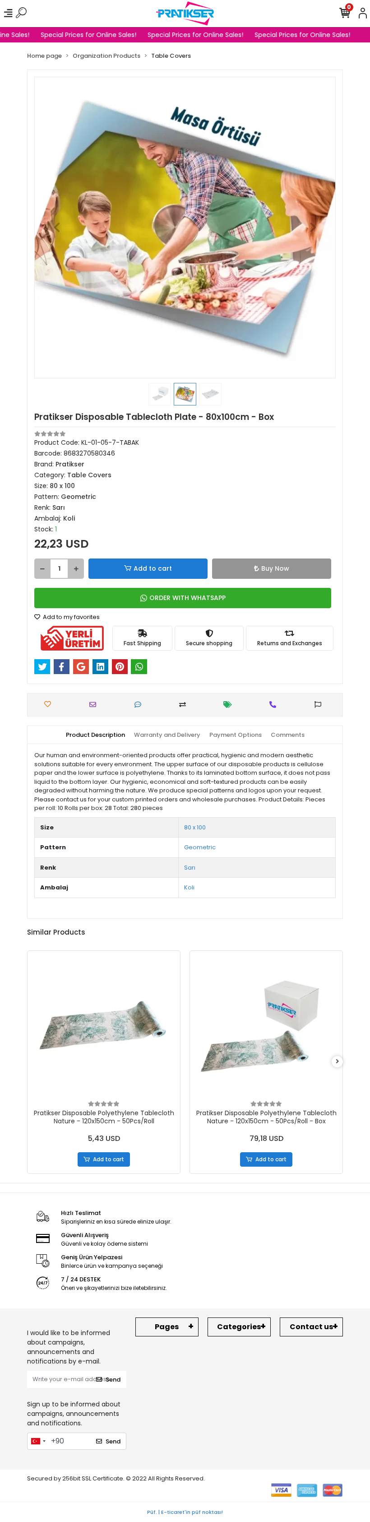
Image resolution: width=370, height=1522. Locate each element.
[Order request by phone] (275, 704)
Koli (189, 887)
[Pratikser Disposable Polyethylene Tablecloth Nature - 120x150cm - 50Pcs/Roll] (104, 1027)
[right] (337, 1061)
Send (113, 1379)
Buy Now (275, 568)
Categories (239, 1327)
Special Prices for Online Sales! (84, 34)
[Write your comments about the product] (140, 704)
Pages (167, 1327)
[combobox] (38, 1441)
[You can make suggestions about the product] (320, 704)
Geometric (200, 847)
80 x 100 (195, 827)
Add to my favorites (71, 617)
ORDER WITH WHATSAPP (187, 597)
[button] (56, 227)
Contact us (311, 1327)
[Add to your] (185, 704)
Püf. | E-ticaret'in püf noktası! (185, 1512)
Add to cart (153, 568)
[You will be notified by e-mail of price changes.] (230, 704)
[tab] (95, 735)
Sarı (189, 867)
